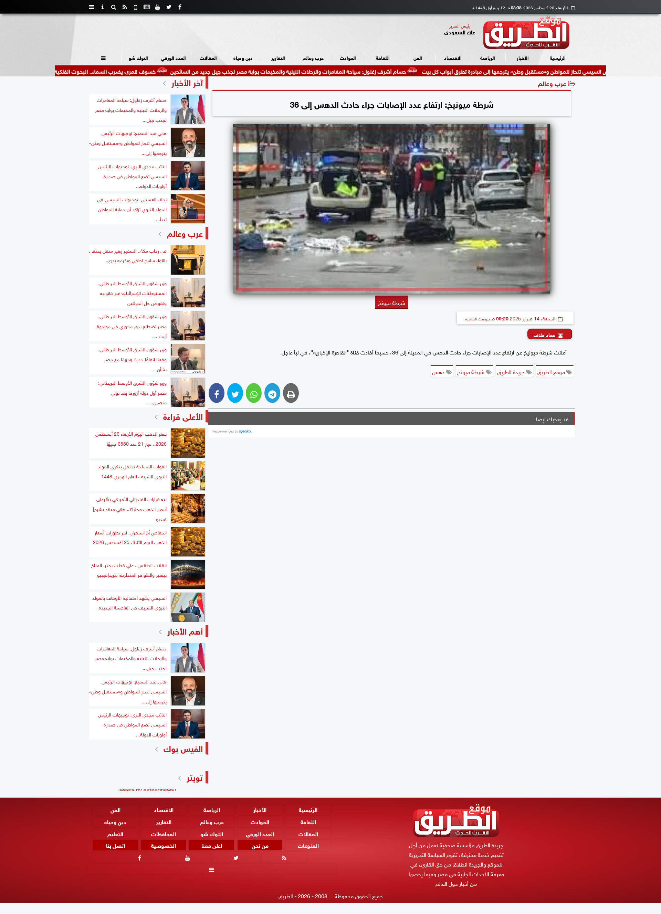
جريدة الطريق (511, 371)
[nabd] (135, 7)
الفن (417, 57)
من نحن (260, 845)
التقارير (278, 57)
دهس (439, 371)
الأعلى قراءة (183, 415)
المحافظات (163, 833)
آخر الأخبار (187, 81)
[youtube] (157, 7)
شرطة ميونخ (471, 371)
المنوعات (308, 845)
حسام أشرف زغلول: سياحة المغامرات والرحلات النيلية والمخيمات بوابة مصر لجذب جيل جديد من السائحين (329, 70)
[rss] (124, 7)
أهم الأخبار (185, 630)
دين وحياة (243, 57)
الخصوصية (163, 845)
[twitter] (168, 7)
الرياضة (487, 57)
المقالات (208, 57)
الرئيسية (558, 57)
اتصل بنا (115, 845)
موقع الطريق (551, 371)
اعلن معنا (211, 845)
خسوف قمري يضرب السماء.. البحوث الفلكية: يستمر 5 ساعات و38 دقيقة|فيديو (107, 70)
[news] (146, 7)
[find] (113, 7)
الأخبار (523, 57)
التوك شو (138, 57)
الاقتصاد (453, 57)
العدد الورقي (173, 57)
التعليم (115, 833)
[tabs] (91, 7)
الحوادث (348, 57)
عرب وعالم (313, 57)
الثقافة (383, 57)
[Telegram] (272, 393)
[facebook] (179, 7)
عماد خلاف (544, 334)
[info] (102, 7)
